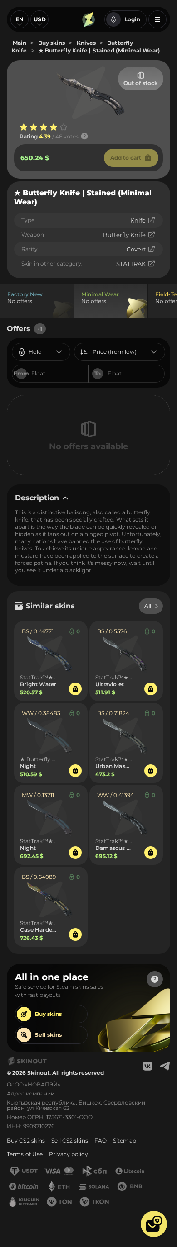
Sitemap (124, 1140)
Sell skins (48, 1034)
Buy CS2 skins (26, 1140)
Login (132, 19)
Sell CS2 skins (69, 1140)
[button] (154, 1224)
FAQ (100, 1140)
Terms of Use (25, 1154)
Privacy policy (68, 1154)
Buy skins (48, 1013)
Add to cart (125, 157)
